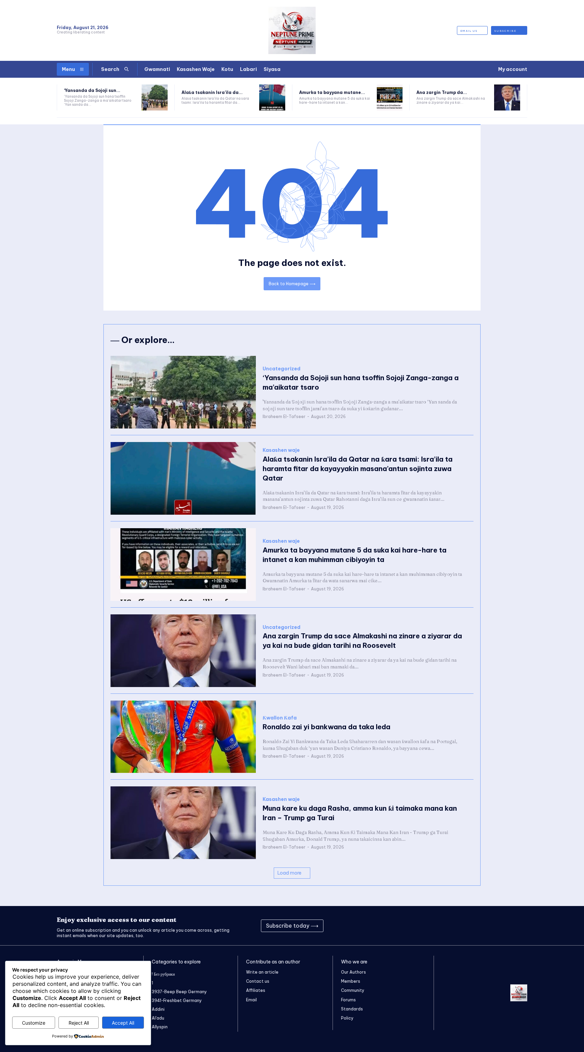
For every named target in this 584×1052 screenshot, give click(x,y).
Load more (289, 873)
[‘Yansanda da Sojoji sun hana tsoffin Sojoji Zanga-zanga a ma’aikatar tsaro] (155, 97)
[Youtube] (512, 926)
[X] (495, 926)
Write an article (262, 972)
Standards (352, 1008)
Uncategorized (281, 369)
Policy (347, 1018)
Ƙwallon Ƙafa (280, 718)
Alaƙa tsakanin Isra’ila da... (212, 92)
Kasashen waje (281, 450)
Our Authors (353, 972)
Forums (348, 999)
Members (350, 981)
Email (251, 999)
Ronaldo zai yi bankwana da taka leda (326, 727)
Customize (33, 1023)
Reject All (79, 1023)
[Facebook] (445, 926)
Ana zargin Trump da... (441, 92)
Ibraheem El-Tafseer (284, 416)
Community (352, 990)
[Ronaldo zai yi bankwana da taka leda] (183, 737)
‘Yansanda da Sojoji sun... (92, 90)
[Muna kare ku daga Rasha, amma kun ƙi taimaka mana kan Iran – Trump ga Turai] (183, 822)
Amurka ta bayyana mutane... (332, 92)
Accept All (123, 1023)
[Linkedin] (478, 926)
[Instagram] (461, 926)
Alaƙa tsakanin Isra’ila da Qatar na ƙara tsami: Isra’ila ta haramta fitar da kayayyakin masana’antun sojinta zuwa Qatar (358, 468)
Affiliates (255, 990)
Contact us (257, 981)
